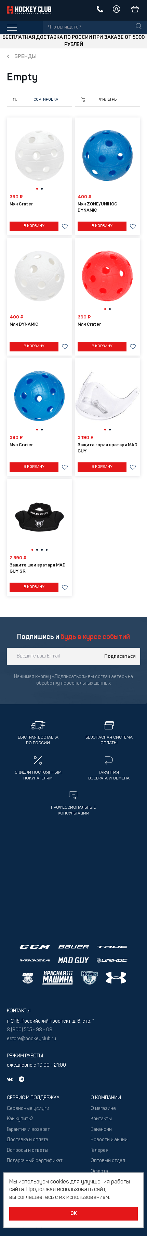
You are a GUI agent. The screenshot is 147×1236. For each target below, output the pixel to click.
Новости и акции (109, 1140)
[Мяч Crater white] (39, 155)
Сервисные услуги (28, 1108)
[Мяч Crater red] (107, 276)
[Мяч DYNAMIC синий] (107, 155)
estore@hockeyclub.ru (31, 1039)
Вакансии (101, 1129)
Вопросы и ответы (27, 1150)
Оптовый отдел (108, 1161)
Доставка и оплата (27, 1140)
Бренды (25, 56)
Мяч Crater (21, 204)
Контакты (101, 1119)
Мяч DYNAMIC (24, 324)
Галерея (99, 1150)
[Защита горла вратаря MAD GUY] (107, 396)
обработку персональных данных (73, 683)
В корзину (34, 226)
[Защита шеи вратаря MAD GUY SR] (39, 517)
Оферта (99, 1171)
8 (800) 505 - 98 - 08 (29, 1030)
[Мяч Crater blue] (39, 396)
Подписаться (120, 656)
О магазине (103, 1108)
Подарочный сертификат (35, 1161)
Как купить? (20, 1119)
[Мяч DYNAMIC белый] (39, 276)
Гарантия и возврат (28, 1129)
